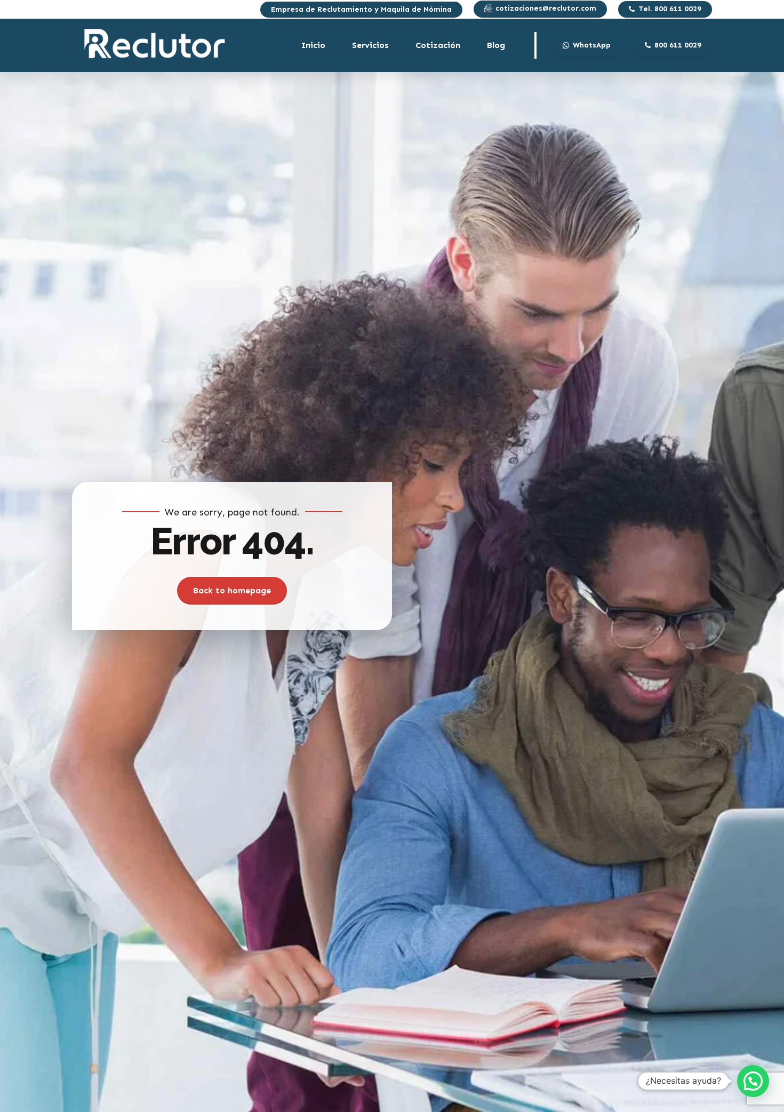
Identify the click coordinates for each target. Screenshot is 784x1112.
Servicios (370, 45)
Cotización (437, 45)
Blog (496, 45)
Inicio (313, 45)
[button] (753, 1081)
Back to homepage (232, 590)
